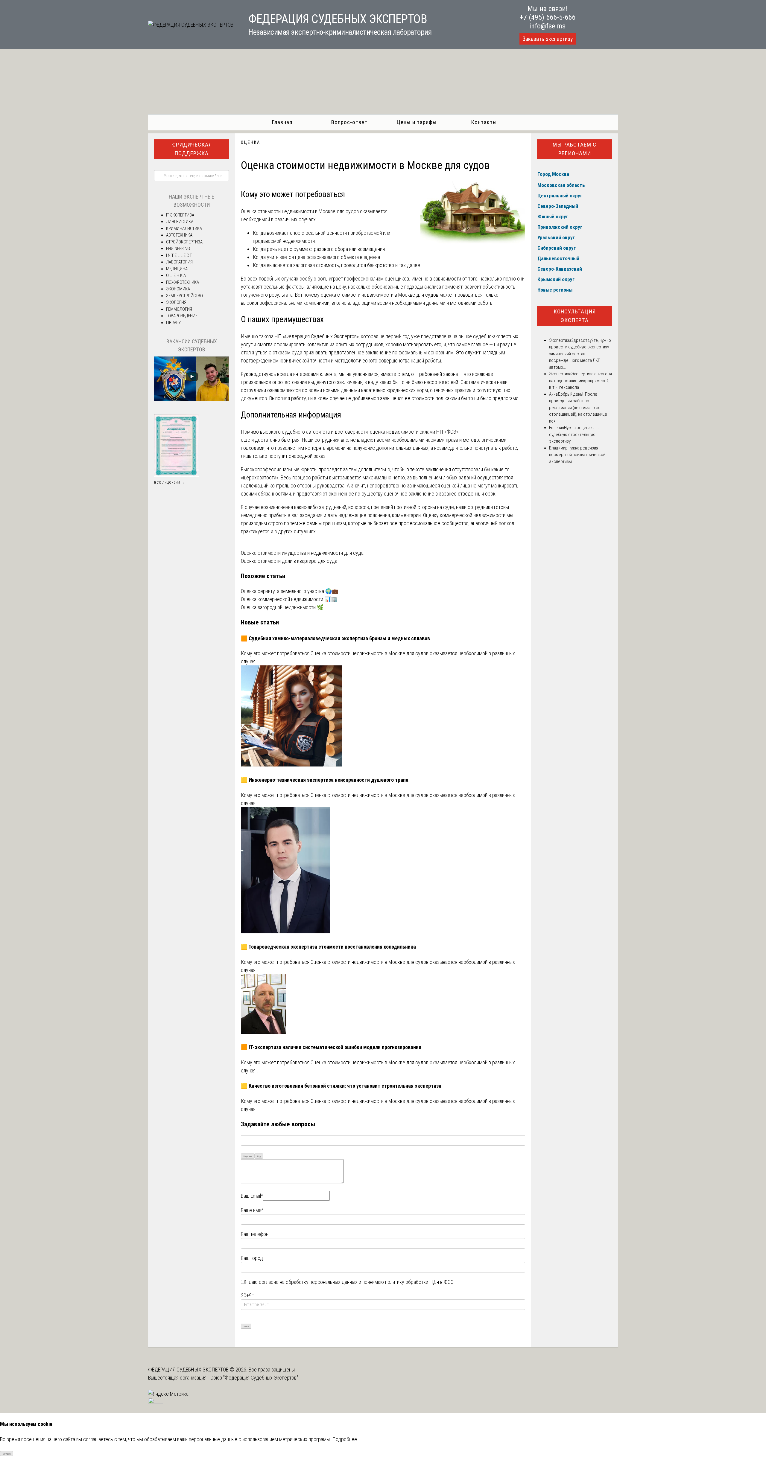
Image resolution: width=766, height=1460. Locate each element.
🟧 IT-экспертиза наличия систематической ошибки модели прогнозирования (331, 1047)
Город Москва (553, 174)
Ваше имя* (252, 1210)
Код (259, 1156)
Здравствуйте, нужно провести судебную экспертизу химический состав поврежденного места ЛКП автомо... (580, 354)
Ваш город (252, 1258)
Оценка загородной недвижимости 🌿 (282, 607)
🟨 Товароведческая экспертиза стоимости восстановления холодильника (328, 947)
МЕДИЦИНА (177, 269)
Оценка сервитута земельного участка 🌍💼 (289, 591)
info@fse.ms (547, 26)
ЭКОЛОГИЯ (176, 302)
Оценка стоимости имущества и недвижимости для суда (302, 553)
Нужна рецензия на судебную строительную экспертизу (574, 434)
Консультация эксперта (575, 316)
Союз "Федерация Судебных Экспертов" (254, 1377)
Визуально (248, 1156)
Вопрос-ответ (349, 122)
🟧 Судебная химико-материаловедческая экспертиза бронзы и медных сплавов (335, 638)
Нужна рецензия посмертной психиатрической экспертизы (577, 454)
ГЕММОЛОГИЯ (179, 309)
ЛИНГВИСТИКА (179, 221)
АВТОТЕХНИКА (179, 235)
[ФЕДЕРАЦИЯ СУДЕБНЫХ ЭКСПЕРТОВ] (190, 25)
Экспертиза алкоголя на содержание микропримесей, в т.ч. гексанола (580, 380)
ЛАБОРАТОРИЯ (179, 262)
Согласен (7, 1454)
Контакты (484, 122)
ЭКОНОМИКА (178, 289)
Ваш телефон (254, 1234)
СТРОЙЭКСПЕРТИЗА (184, 242)
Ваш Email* (252, 1196)
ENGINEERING (178, 248)
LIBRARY (173, 322)
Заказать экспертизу (547, 38)
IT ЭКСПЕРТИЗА (180, 215)
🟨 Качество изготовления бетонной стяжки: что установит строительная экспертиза (341, 1086)
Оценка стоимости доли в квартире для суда (289, 561)
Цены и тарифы (416, 122)
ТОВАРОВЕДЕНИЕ (181, 315)
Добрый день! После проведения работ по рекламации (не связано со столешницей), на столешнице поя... (578, 407)
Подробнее (344, 1439)
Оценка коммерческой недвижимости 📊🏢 (289, 599)
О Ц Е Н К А (250, 142)
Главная (282, 122)
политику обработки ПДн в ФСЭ (419, 1282)
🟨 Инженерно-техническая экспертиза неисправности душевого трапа (324, 780)
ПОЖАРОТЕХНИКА (182, 282)
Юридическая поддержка (191, 149)
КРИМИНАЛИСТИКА (184, 228)
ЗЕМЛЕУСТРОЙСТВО (184, 295)
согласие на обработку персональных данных (308, 1282)
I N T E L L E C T (179, 255)
